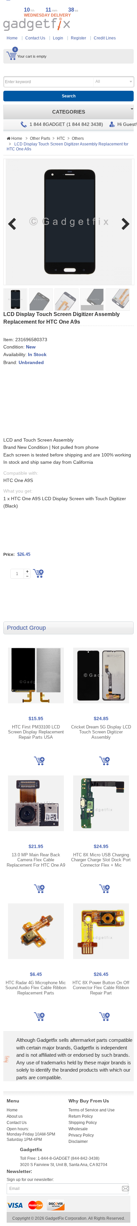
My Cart (11, 55)
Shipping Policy (82, 1122)
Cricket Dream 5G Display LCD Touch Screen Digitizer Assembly (101, 732)
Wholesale (78, 1129)
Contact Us (35, 38)
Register (78, 38)
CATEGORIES (68, 112)
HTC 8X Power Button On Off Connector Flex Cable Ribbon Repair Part (100, 987)
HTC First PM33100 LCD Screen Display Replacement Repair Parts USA (36, 732)
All (97, 81)
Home (12, 38)
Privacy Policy (81, 1135)
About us (15, 1116)
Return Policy (80, 1116)
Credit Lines (105, 38)
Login (58, 38)
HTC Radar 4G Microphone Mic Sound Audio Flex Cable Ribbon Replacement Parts (35, 987)
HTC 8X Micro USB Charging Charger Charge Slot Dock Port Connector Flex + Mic (101, 860)
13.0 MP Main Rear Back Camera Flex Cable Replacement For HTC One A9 (36, 860)
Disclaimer (78, 1141)
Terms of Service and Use (91, 1110)
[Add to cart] (38, 573)
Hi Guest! (127, 124)
